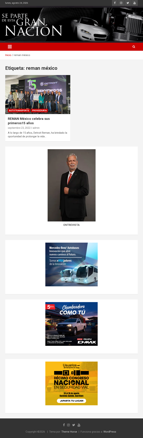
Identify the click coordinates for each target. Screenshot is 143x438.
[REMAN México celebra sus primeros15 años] (37, 94)
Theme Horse (69, 431)
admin (36, 127)
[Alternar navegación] (9, 47)
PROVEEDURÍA (39, 110)
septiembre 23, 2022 (19, 127)
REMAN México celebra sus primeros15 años (29, 121)
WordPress (109, 431)
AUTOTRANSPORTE (19, 110)
